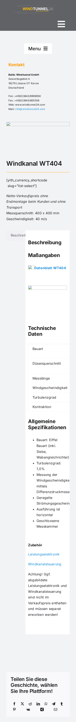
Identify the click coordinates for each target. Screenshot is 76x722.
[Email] (55, 710)
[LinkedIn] (38, 704)
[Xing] (42, 710)
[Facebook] (14, 704)
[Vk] (28, 710)
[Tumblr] (61, 704)
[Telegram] (53, 704)
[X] (22, 704)
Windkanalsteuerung (44, 564)
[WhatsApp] (46, 704)
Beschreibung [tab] (17, 235)
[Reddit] (30, 704)
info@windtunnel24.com (30, 109)
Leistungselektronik (44, 554)
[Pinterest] (14, 710)
